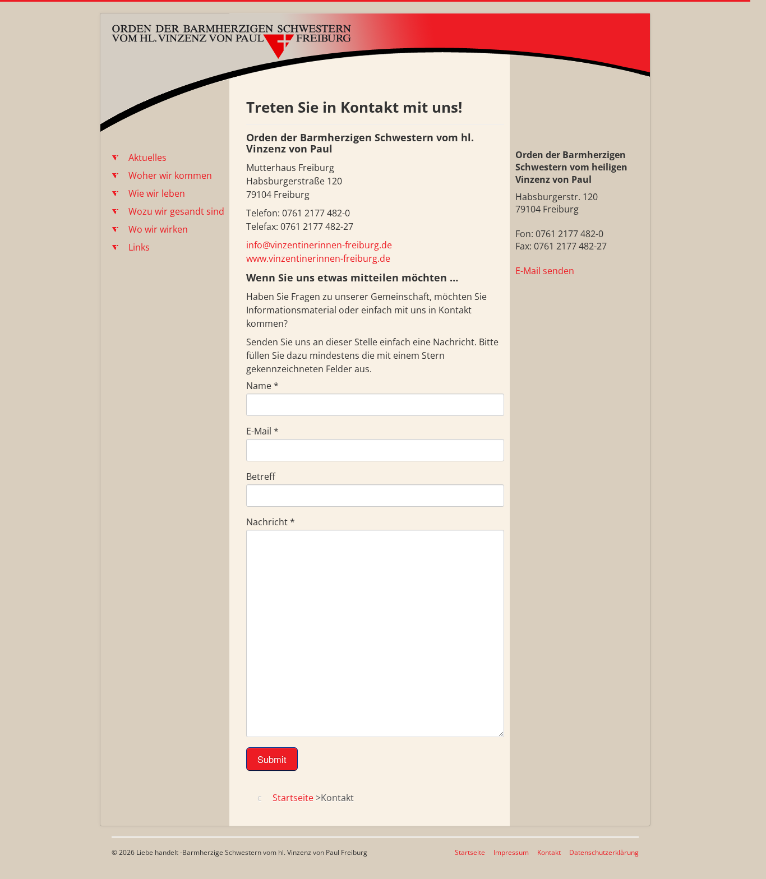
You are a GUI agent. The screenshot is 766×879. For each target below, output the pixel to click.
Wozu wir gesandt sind (176, 211)
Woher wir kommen (170, 175)
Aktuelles (147, 157)
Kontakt (549, 852)
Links (139, 247)
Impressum (511, 852)
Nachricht (270, 522)
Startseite (470, 852)
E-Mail (262, 431)
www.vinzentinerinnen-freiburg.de (318, 258)
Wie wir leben (156, 193)
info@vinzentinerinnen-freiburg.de (319, 245)
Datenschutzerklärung (604, 852)
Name (262, 386)
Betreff (260, 476)
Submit (272, 759)
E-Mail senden (544, 271)
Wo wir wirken (158, 229)
